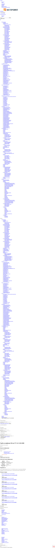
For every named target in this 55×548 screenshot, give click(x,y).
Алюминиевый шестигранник (9, 59)
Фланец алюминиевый (8, 173)
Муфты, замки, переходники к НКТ (9, 153)
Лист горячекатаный (6, 284)
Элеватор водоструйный (6, 177)
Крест (4, 148)
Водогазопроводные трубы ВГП (7, 68)
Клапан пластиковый (7, 142)
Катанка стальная (7, 223)
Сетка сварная (5, 301)
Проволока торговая (5, 322)
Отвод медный (7, 353)
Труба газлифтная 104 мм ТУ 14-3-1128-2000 (9, 488)
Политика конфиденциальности (6, 7)
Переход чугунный (7, 163)
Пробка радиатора (7, 182)
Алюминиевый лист (5, 85)
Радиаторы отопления (6, 198)
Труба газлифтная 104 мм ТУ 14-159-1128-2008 (9, 484)
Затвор (4, 140)
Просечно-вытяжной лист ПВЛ (7, 90)
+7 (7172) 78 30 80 (2, 13)
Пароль (1, 422)
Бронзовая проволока (6, 108)
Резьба (4, 362)
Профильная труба (5, 278)
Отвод (4, 154)
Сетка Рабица (5, 102)
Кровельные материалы (6, 180)
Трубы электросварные (6, 84)
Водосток (3, 537)
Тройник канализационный (6, 364)
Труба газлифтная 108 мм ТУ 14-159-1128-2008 (9, 493)
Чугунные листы (5, 93)
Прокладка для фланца (8, 370)
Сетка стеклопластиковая (6, 104)
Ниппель (4, 351)
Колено (4, 144)
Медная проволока (5, 314)
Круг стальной (7, 230)
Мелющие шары (5, 54)
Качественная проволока (6, 114)
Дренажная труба (5, 71)
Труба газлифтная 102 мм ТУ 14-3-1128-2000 (9, 479)
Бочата (4, 130)
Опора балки (6, 193)
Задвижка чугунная (7, 337)
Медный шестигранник (8, 60)
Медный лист (5, 88)
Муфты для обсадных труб (8, 152)
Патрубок (4, 159)
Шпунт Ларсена (5, 63)
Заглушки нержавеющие (8, 135)
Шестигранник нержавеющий (8, 61)
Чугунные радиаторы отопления (9, 185)
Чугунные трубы (5, 83)
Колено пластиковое (7, 145)
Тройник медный (7, 366)
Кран (4, 345)
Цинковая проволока (6, 324)
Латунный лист (5, 87)
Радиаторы (3, 540)
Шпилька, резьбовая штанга (8, 195)
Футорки (4, 178)
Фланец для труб (5, 172)
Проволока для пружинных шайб (7, 112)
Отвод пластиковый (7, 356)
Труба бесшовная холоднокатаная (7, 280)
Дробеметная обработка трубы (9, 453)
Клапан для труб (5, 141)
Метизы (4, 181)
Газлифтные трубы (5, 69)
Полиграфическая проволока (7, 318)
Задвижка (4, 335)
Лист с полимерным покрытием (7, 91)
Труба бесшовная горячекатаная (7, 267)
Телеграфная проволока (6, 124)
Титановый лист (5, 92)
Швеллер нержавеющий (8, 56)
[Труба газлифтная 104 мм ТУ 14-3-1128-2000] (8, 487)
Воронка (4, 328)
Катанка (4, 221)
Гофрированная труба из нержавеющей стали (9, 70)
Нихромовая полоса (7, 47)
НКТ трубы (4, 274)
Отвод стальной (7, 157)
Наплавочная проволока (6, 117)
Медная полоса (7, 46)
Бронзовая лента (7, 36)
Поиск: (1, 17)
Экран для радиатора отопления (9, 383)
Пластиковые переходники (8, 162)
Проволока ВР (5, 307)
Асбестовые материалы (5, 528)
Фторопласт (6, 395)
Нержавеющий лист (5, 286)
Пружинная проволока (6, 121)
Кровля (3, 538)
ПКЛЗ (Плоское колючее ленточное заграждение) (9, 96)
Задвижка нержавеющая (8, 138)
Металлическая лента (6, 232)
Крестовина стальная (7, 149)
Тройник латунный (7, 168)
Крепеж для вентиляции (8, 192)
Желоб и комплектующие (8, 186)
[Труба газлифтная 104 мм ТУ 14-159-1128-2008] (8, 482)
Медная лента (6, 37)
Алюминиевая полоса (7, 44)
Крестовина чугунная (7, 347)
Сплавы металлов (5, 51)
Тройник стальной (7, 368)
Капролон (6, 196)
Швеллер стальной (7, 57)
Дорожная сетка (5, 99)
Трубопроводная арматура (5, 542)
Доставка (3, 5)
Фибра (4, 251)
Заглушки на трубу (5, 133)
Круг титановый (7, 33)
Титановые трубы (5, 82)
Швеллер (4, 55)
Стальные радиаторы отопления (9, 184)
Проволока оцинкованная (6, 127)
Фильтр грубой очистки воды (7, 132)
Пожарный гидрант (5, 164)
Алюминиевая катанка (8, 24)
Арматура (4, 22)
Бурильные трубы (5, 67)
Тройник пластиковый (8, 170)
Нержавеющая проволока (6, 118)
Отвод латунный (7, 155)
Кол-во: (1, 456)
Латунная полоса (7, 45)
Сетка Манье (5, 100)
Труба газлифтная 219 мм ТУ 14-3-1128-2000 (9, 502)
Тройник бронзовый (7, 167)
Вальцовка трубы (7, 451)
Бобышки (4, 129)
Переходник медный (7, 358)
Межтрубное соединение (6, 151)
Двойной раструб (5, 330)
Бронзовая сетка (5, 98)
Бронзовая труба (5, 66)
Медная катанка (7, 25)
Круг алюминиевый (7, 225)
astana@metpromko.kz (3, 14)
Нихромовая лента (7, 236)
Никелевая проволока (6, 316)
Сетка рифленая (5, 103)
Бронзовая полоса (7, 242)
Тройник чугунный (7, 171)
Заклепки (6, 191)
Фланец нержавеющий (8, 174)
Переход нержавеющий (8, 161)
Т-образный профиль (6, 52)
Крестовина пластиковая (8, 150)
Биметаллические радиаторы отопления (10, 381)
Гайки (5, 189)
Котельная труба (5, 72)
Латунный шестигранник (8, 257)
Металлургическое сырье (5, 529)
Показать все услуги (4, 454)
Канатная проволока (6, 311)
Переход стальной (7, 360)
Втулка (4, 131)
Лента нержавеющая (7, 38)
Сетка (2, 522)
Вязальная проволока (6, 110)
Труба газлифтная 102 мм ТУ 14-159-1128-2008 (9, 475)
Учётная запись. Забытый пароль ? (4, 423)
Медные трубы (5, 75)
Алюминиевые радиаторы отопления (9, 183)
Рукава (4, 165)
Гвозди (6, 208)
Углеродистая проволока (6, 126)
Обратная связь (4, 514)
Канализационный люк (6, 238)
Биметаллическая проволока (7, 305)
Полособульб (5, 50)
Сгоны (4, 166)
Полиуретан (6, 197)
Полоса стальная (7, 48)
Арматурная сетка (5, 295)
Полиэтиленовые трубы (6, 80)
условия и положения (7, 436)
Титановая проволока (6, 125)
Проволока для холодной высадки (7, 113)
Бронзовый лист (5, 86)
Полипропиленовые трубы (6, 79)
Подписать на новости (4, 431)
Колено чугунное (7, 343)
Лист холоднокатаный (6, 290)
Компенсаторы (5, 146)
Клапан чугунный (7, 341)
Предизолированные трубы (6, 265)
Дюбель (6, 190)
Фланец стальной (7, 175)
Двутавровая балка (5, 23)
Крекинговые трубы (5, 73)
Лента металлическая (4, 519)
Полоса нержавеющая (7, 244)
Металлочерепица (7, 205)
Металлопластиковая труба (6, 76)
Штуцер (4, 374)
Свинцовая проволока (6, 320)
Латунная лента (7, 234)
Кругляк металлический (6, 27)
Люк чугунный (7, 240)
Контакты (3, 4)
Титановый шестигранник (8, 62)
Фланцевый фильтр (7, 176)
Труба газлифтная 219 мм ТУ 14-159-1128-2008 (9, 497)
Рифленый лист (5, 288)
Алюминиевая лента (7, 35)
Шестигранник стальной (8, 259)
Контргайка (6, 210)
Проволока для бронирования (7, 309)
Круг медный (6, 30)
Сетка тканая (5, 105)
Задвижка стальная (7, 139)
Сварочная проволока (6, 122)
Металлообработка (4, 6)
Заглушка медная (7, 332)
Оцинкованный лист (6, 89)
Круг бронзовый (7, 28)
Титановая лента (7, 40)
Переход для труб (5, 160)
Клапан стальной (7, 143)
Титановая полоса (7, 246)
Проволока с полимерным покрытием (8, 123)
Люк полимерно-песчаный (8, 42)
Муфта (4, 349)
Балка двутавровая (4, 517)
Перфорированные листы (6, 94)
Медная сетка (5, 299)
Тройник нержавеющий (8, 169)
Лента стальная (7, 39)
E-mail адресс (2, 434)
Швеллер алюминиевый (8, 253)
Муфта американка (5, 326)
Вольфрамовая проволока (6, 109)
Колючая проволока (5, 115)
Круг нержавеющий (7, 31)
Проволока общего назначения (7, 120)
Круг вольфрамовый (7, 29)
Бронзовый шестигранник (8, 58)
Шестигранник (5, 255)
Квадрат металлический (6, 26)
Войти (2, 2)
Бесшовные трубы (5, 263)
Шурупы (6, 214)
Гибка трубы (6, 452)
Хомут (5, 194)
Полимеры (4, 379)
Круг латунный (7, 227)
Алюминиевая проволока (6, 107)
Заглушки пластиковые (8, 136)
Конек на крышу (7, 187)
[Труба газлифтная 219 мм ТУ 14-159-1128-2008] (8, 496)
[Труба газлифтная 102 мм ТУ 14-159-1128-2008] (8, 473)
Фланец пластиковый (7, 372)
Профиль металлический (6, 248)
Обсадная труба (5, 77)
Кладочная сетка (5, 297)
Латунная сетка (5, 101)
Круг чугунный (7, 34)
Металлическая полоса (6, 43)
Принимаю (5, 436)
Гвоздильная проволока (6, 111)
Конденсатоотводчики (6, 147)
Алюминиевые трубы (6, 64)
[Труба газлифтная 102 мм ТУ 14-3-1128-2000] (8, 478)
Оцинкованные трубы (6, 78)
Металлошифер (7, 188)
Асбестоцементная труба (6, 65)
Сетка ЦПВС (5, 97)
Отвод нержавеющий (7, 156)
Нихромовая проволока (6, 119)
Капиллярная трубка (6, 269)
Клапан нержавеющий (8, 339)
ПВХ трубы (4, 276)
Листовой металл (4, 520)
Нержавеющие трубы (6, 81)
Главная (1, 0)
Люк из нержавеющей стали (8, 41)
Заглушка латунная (7, 134)
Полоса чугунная (7, 49)
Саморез (6, 212)
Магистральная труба (6, 272)
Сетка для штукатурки (6, 303)
